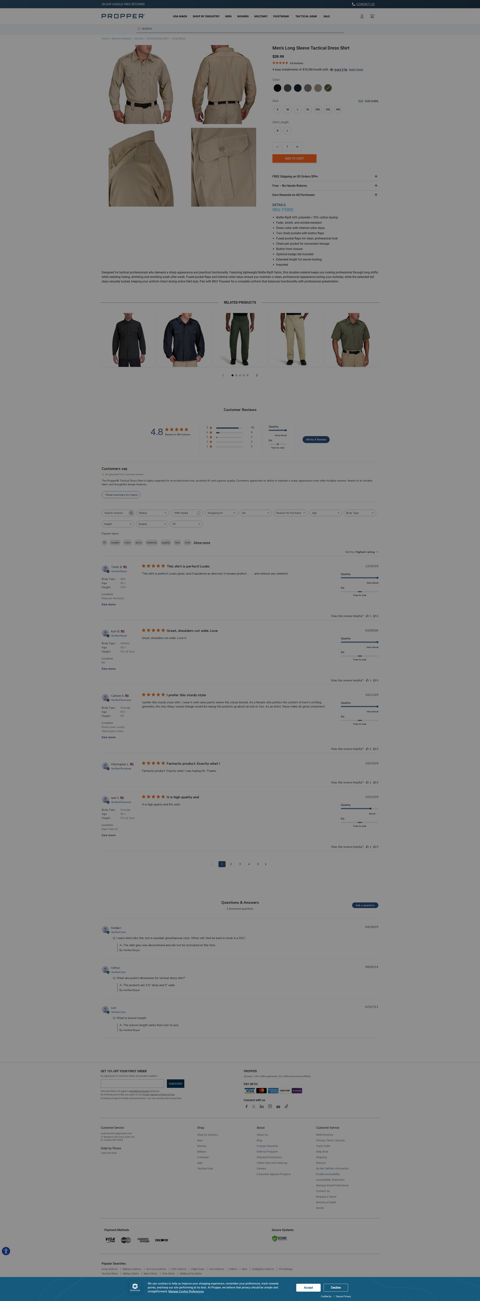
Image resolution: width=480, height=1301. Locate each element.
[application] (240, 1289)
